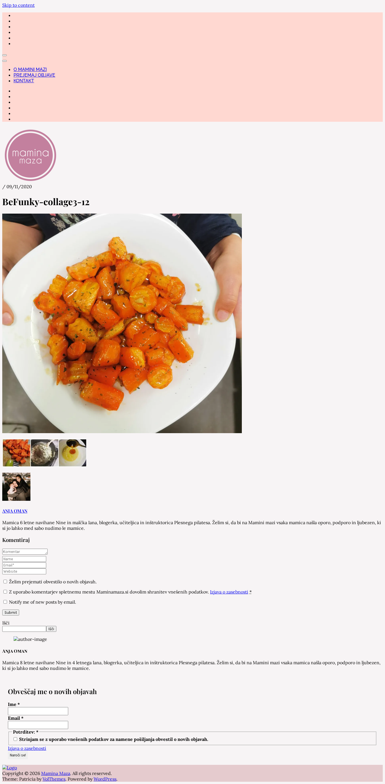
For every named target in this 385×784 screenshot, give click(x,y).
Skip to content (18, 5)
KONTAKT (24, 80)
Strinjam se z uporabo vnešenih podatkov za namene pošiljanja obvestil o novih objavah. (113, 739)
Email (16, 718)
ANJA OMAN (14, 511)
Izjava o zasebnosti (229, 592)
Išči (6, 623)
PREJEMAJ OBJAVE (34, 75)
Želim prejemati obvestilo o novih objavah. (52, 581)
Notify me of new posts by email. (42, 602)
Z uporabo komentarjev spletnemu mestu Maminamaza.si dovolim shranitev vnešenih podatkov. (130, 592)
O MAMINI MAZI (30, 69)
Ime (14, 704)
